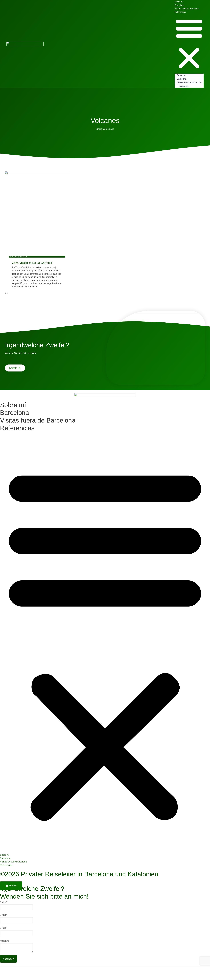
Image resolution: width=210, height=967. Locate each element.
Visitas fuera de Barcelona (187, 8)
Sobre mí (181, 75)
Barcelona (181, 79)
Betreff (3, 928)
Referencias (180, 12)
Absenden (8, 958)
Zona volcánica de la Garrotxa (32, 262)
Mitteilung (4, 940)
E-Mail (3, 915)
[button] (189, 44)
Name (3, 902)
